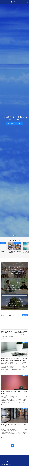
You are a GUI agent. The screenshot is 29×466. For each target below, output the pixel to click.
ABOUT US (5, 461)
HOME (4, 458)
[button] (27, 2)
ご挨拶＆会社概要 (6, 464)
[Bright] (14, 2)
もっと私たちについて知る (14, 123)
